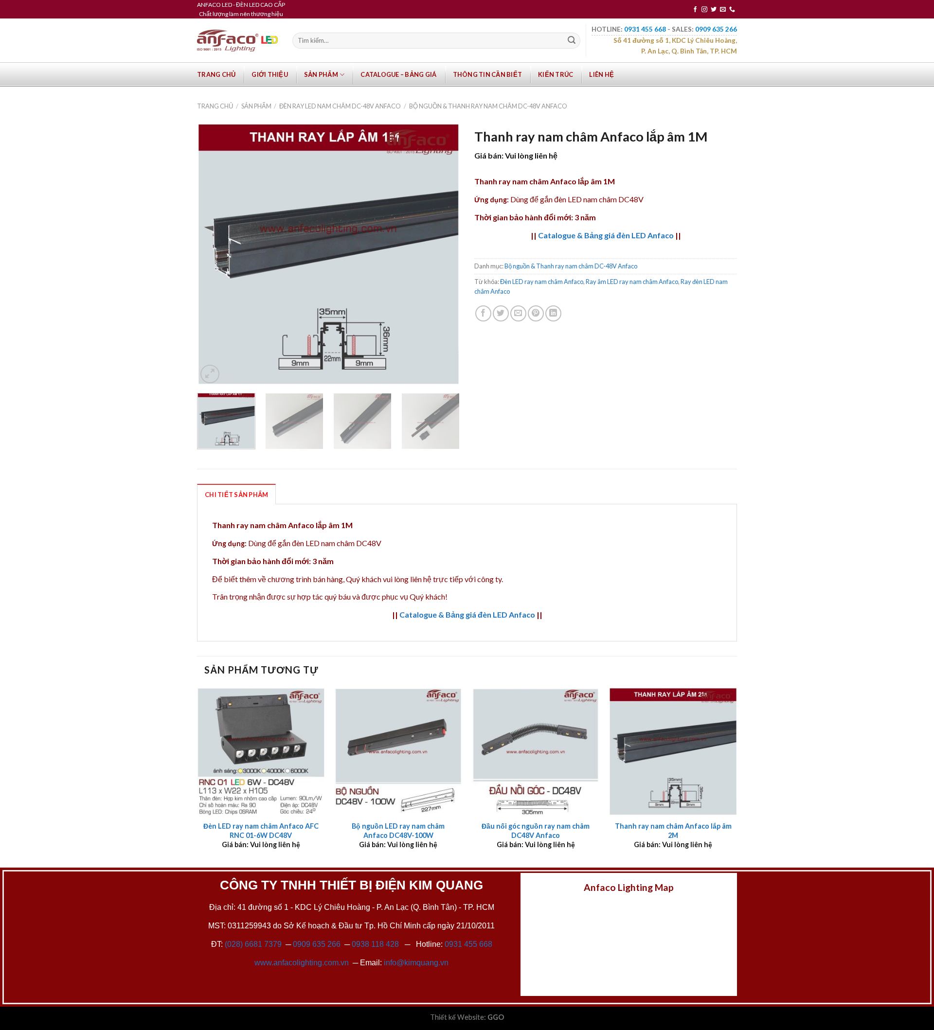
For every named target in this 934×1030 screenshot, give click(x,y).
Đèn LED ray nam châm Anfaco (541, 281)
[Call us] (732, 9)
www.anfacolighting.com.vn (301, 963)
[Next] (442, 254)
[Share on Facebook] (483, 313)
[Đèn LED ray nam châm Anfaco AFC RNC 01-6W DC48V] (261, 752)
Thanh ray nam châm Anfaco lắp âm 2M (673, 830)
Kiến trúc (555, 74)
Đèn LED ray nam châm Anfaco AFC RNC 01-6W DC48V (261, 830)
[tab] (236, 494)
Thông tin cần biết (487, 74)
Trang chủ (216, 74)
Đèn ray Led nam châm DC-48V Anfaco (340, 106)
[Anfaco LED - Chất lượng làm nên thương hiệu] (237, 40)
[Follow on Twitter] (714, 9)
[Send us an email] (723, 9)
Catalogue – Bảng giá (398, 74)
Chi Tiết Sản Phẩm (236, 494)
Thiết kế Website (457, 1017)
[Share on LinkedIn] (553, 313)
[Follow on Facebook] (695, 9)
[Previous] (214, 254)
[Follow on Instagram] (704, 9)
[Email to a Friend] (518, 313)
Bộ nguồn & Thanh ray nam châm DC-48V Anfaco (488, 106)
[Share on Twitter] (501, 313)
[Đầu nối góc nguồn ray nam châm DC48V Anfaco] (536, 752)
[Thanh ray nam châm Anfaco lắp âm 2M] (673, 752)
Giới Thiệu (269, 74)
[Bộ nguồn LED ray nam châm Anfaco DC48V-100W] (398, 752)
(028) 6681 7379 (254, 944)
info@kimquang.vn (416, 963)
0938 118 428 (375, 944)
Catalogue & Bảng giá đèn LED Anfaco (606, 235)
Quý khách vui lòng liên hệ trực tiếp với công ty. (424, 579)
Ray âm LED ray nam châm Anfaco (632, 281)
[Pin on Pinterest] (536, 313)
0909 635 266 (317, 944)
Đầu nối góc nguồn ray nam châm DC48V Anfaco (536, 830)
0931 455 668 (468, 944)
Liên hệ (601, 74)
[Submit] (571, 41)
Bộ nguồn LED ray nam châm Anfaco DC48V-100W (398, 830)
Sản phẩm (321, 74)
